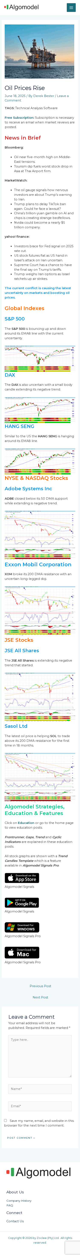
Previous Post (40, 986)
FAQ (9, 1205)
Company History (18, 1200)
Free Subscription (19, 118)
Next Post (40, 997)
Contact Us (15, 1221)
